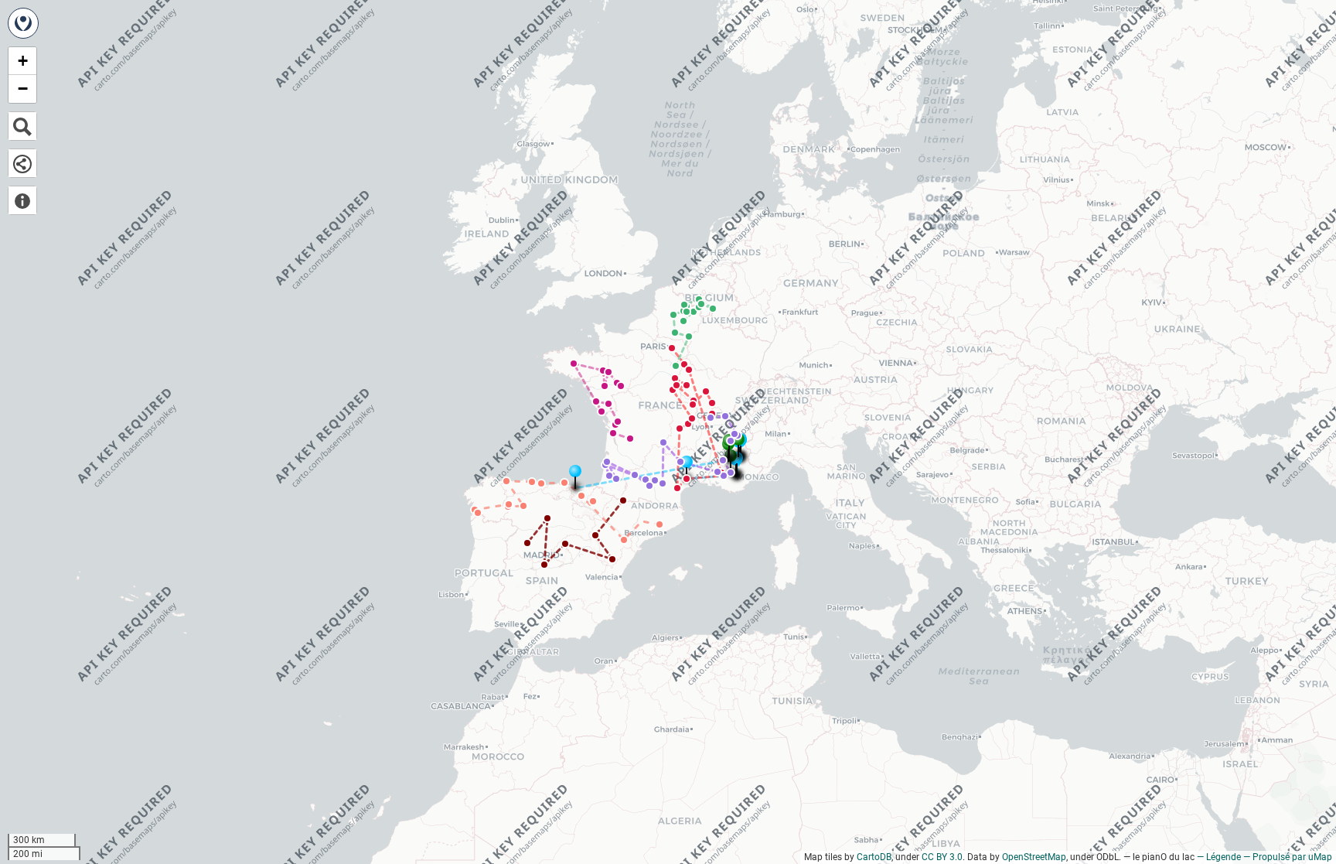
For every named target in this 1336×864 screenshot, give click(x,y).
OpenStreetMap (1034, 857)
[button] (710, 417)
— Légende (1219, 857)
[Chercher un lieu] (22, 126)
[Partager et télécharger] (22, 163)
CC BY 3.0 (942, 857)
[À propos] (22, 200)
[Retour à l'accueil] (23, 23)
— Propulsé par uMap (1287, 857)
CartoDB (874, 857)
